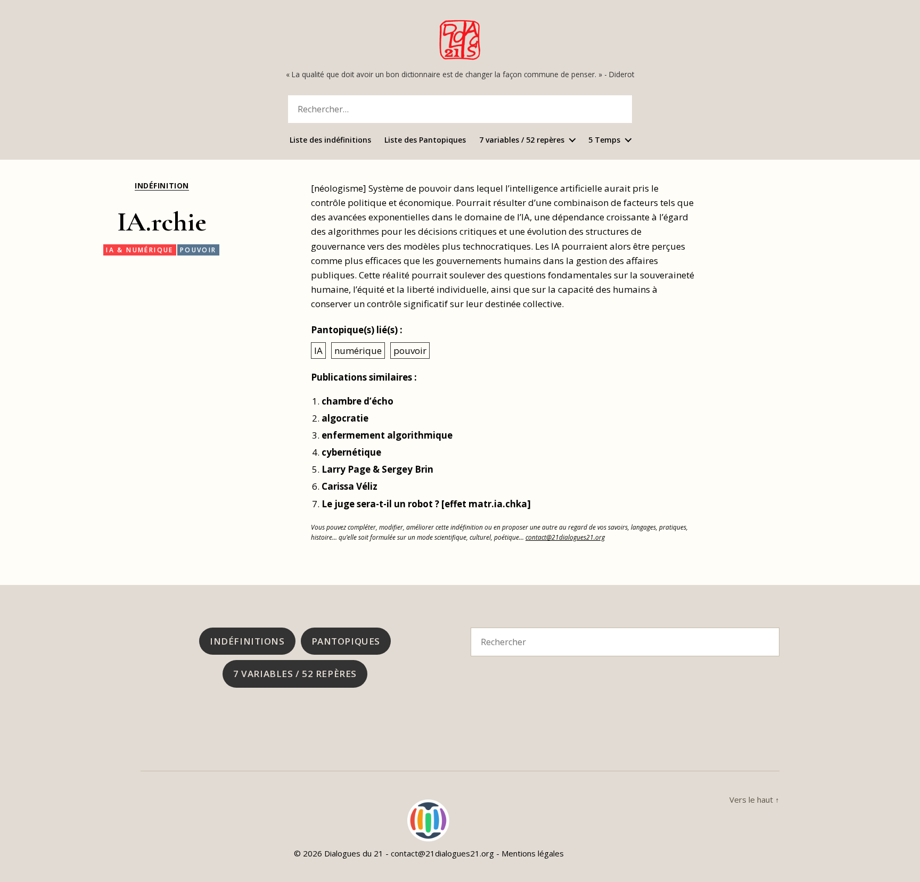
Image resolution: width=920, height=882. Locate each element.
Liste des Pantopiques (425, 140)
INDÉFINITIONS (247, 641)
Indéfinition (161, 186)
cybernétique (351, 452)
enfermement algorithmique (387, 435)
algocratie (345, 418)
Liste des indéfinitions (330, 140)
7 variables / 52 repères (521, 140)
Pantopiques (345, 641)
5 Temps (604, 140)
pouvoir (198, 249)
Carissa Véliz (349, 486)
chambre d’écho (357, 401)
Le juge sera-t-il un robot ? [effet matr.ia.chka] (426, 504)
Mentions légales (533, 853)
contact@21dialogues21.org (565, 537)
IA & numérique (140, 249)
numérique (358, 350)
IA (318, 350)
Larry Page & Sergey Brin (377, 469)
